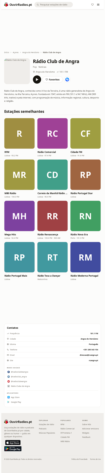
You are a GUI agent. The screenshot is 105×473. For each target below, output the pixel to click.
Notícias (42, 67)
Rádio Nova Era (79, 234)
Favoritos (54, 79)
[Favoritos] (92, 4)
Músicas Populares (47, 433)
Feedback (86, 437)
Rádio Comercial (47, 152)
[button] (19, 133)
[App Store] (13, 442)
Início (6, 52)
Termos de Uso (95, 459)
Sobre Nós (86, 424)
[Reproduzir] (37, 79)
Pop (35, 67)
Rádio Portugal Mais (15, 275)
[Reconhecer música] (67, 79)
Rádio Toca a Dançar (49, 275)
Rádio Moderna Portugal (84, 275)
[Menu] (98, 4)
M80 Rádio (10, 193)
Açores (16, 52)
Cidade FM (76, 152)
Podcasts (42, 428)
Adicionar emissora (90, 428)
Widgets (85, 433)
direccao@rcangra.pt (89, 355)
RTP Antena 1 (66, 433)
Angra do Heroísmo (30, 52)
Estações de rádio (46, 424)
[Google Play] (13, 448)
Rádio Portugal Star (82, 193)
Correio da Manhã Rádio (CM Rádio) (52, 193)
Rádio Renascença (48, 234)
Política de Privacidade (79, 459)
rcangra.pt (93, 360)
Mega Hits (10, 234)
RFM (6, 152)
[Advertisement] (52, 30)
